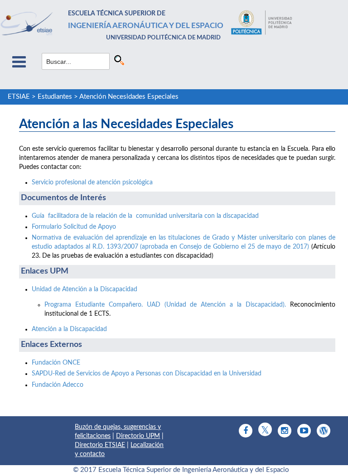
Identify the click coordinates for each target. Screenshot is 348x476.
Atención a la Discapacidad (69, 329)
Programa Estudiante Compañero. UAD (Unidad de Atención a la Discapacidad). (165, 305)
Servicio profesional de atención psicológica (92, 182)
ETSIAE (19, 96)
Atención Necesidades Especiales (129, 96)
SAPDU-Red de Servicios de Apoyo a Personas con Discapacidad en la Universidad (146, 373)
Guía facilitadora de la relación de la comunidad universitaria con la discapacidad (145, 216)
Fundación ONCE (56, 363)
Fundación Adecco (57, 385)
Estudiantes (55, 96)
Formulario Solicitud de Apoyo (74, 227)
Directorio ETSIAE (100, 445)
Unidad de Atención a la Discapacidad (84, 289)
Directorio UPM (138, 436)
